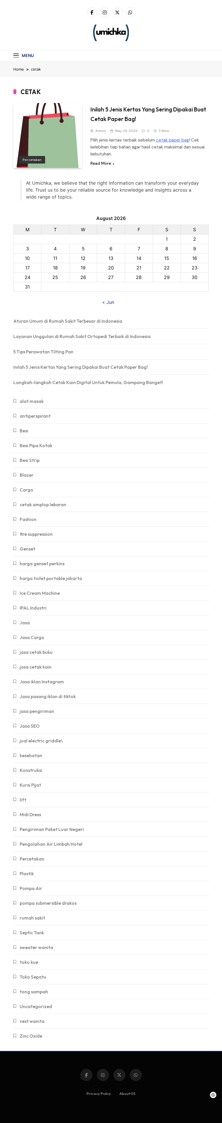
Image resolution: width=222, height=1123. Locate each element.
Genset (27, 549)
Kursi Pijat (30, 785)
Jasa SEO (30, 726)
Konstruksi (31, 770)
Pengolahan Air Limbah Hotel (51, 844)
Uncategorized (36, 1006)
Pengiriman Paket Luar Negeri (52, 829)
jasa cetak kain (35, 667)
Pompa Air (31, 888)
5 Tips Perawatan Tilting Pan (43, 352)
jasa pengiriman (37, 711)
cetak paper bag (172, 140)
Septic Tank (32, 932)
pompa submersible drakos (48, 903)
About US (127, 1093)
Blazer (27, 475)
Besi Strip (30, 460)
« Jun (108, 302)
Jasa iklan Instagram (42, 682)
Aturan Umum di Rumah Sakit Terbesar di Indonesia (67, 321)
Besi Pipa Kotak (36, 445)
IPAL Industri (33, 608)
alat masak (32, 401)
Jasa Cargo (32, 637)
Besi (24, 431)
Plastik (27, 873)
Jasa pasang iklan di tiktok (48, 696)
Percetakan (32, 159)
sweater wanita (36, 947)
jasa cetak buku (36, 652)
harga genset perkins (42, 563)
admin (100, 131)
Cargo (26, 490)
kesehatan (31, 755)
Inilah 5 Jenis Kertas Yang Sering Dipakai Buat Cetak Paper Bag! (80, 367)
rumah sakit (32, 918)
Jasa (25, 622)
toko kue (29, 962)
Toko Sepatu (33, 977)
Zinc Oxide (31, 1036)
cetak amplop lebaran (43, 504)
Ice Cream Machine (40, 593)
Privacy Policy (98, 1093)
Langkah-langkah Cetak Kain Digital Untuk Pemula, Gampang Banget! (88, 382)
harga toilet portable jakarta (51, 578)
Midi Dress (30, 814)
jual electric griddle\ (41, 741)
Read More (100, 163)
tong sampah (34, 991)
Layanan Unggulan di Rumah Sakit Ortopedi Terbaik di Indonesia (82, 336)
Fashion (28, 519)
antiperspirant (35, 416)
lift (23, 800)
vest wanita (32, 1021)
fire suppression (36, 534)
